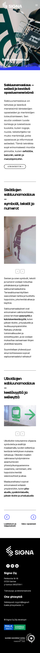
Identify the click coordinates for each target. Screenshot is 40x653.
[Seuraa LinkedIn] (17, 566)
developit (22, 620)
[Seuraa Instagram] (12, 566)
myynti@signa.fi (22, 602)
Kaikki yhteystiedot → (14, 605)
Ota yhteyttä (14, 167)
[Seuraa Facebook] (8, 566)
